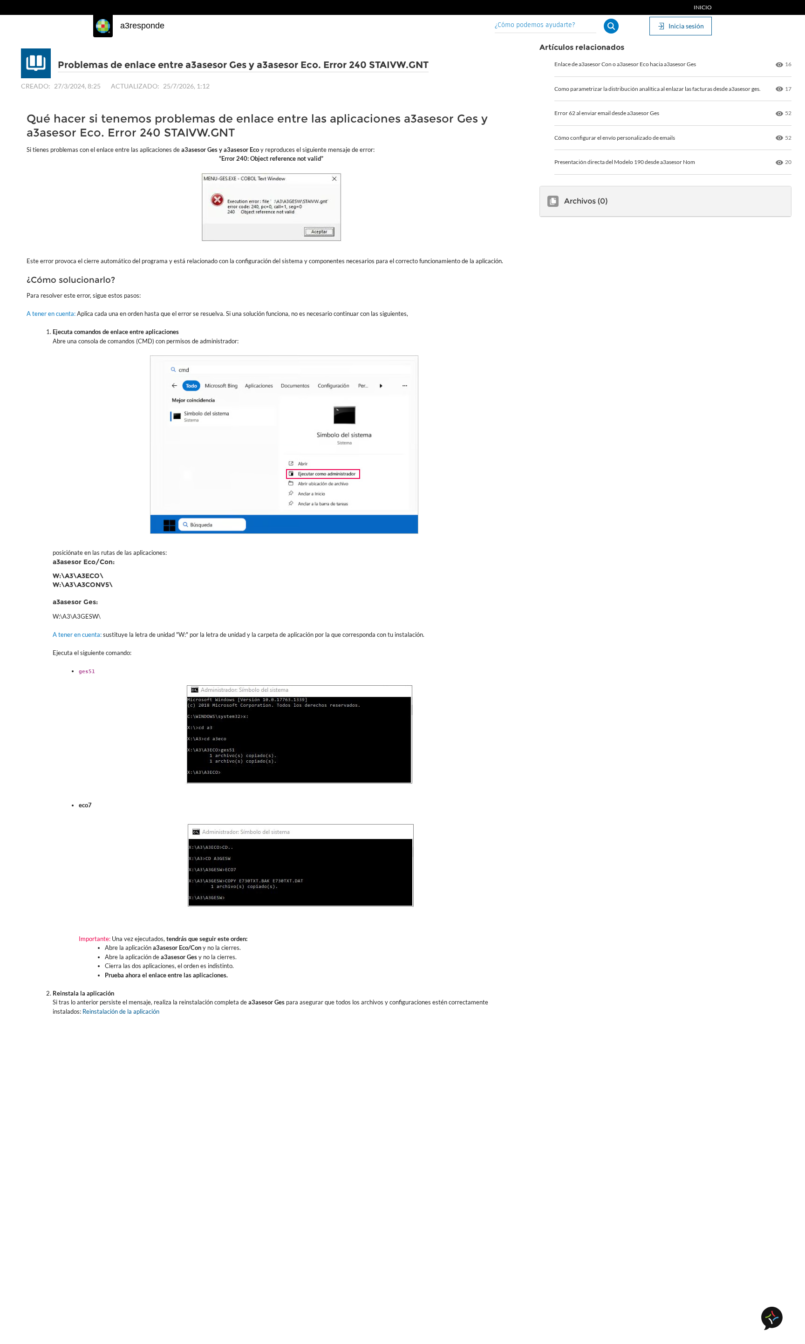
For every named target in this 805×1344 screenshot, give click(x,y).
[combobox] (545, 26)
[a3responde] (103, 26)
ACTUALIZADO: (135, 86)
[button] (611, 26)
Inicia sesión (686, 26)
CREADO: (35, 86)
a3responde (142, 25)
